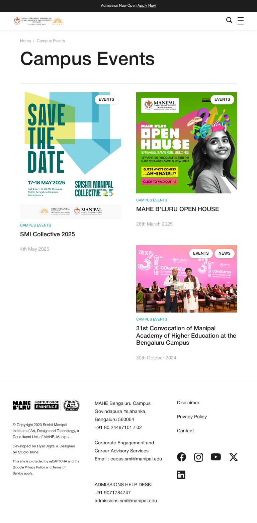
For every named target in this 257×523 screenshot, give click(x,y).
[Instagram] (198, 457)
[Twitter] (233, 457)
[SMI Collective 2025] (70, 96)
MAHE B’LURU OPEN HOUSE (177, 209)
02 (139, 428)
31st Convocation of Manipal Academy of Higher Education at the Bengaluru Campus (186, 336)
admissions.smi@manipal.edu (126, 501)
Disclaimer (188, 403)
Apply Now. (147, 5)
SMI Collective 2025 (47, 234)
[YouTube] (215, 457)
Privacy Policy (35, 467)
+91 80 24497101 (113, 428)
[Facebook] (181, 457)
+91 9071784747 (113, 493)
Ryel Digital (46, 446)
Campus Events (35, 225)
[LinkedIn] (181, 475)
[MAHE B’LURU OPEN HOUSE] (186, 96)
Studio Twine (28, 452)
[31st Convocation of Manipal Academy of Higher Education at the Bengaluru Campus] (186, 249)
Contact (185, 431)
